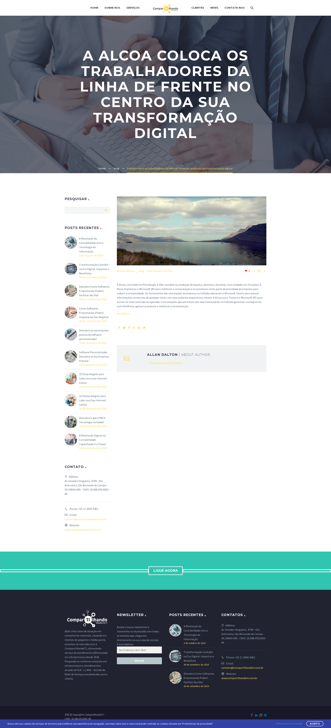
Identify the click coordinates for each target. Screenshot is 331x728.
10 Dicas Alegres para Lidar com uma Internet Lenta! (93, 378)
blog (141, 271)
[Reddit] (144, 327)
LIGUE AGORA (165, 571)
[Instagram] (260, 715)
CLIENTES (197, 7)
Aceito (315, 723)
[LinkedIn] (139, 327)
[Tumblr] (134, 327)
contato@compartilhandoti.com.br (86, 519)
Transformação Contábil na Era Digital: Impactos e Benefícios (94, 269)
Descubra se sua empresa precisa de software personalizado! (93, 335)
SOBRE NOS (112, 7)
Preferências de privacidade (289, 723)
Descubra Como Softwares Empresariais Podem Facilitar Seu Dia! (94, 291)
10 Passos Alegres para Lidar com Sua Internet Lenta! (92, 400)
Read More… (124, 313)
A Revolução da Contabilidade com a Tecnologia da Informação (91, 245)
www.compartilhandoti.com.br (83, 529)
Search (106, 210)
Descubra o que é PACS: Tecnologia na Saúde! (92, 420)
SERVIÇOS (133, 7)
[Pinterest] (129, 327)
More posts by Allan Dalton (167, 363)
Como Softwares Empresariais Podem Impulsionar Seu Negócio (94, 313)
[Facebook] (119, 327)
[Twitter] (124, 327)
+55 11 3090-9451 (88, 509)
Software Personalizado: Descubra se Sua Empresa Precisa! (94, 356)
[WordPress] (265, 715)
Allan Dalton (127, 271)
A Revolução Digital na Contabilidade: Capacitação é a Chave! (92, 440)
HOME (94, 7)
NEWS (214, 7)
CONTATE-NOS (234, 7)
